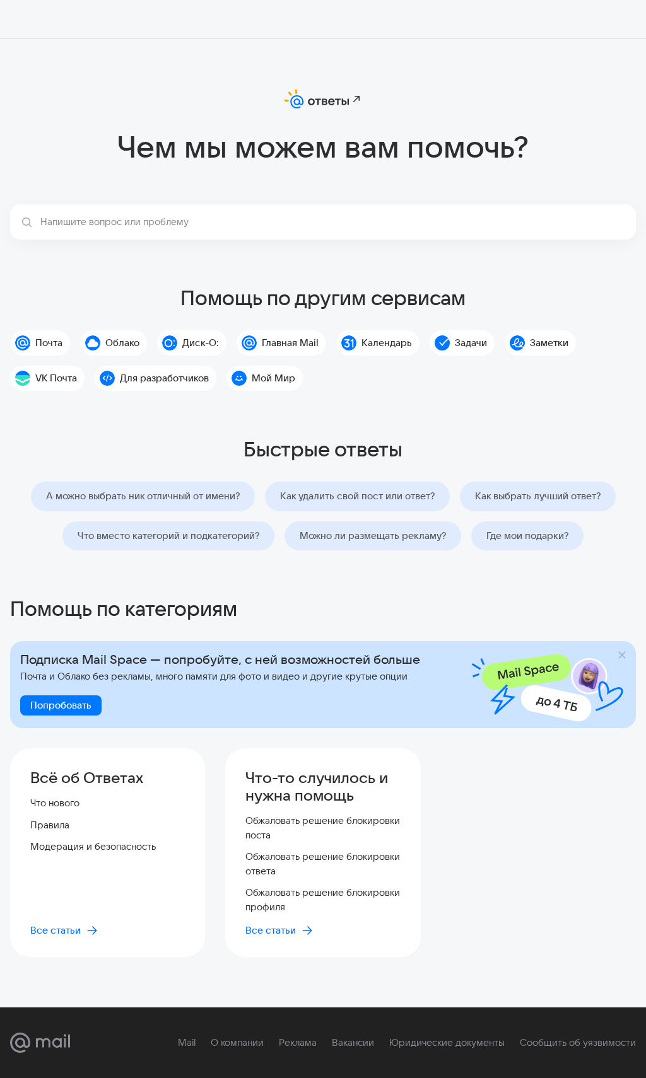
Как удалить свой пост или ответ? (357, 496)
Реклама (298, 1042)
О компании (237, 1042)
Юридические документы (447, 1042)
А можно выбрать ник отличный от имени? (143, 496)
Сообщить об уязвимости (578, 1042)
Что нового (54, 803)
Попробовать (60, 705)
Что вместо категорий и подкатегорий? (168, 536)
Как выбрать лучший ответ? (538, 496)
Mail (187, 1042)
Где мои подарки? (527, 536)
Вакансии (353, 1042)
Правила (49, 825)
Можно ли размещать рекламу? (373, 536)
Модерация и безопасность (93, 846)
